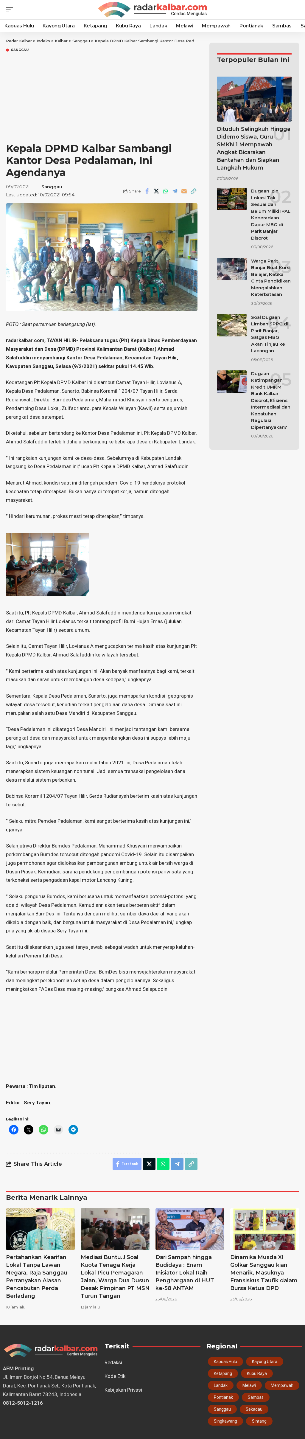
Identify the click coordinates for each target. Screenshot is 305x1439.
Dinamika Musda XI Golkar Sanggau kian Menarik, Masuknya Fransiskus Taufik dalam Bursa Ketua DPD (264, 1272)
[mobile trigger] (11, 9)
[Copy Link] (193, 191)
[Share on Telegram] (175, 191)
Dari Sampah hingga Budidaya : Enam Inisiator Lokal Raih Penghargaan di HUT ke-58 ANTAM (184, 1272)
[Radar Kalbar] (152, 10)
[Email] (184, 191)
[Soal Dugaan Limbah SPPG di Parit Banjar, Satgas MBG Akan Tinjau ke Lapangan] (232, 325)
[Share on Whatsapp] (165, 191)
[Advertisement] (101, 97)
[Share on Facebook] (147, 191)
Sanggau (20, 50)
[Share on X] (156, 191)
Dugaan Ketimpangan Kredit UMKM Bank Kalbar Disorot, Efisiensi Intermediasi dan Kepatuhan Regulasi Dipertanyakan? (270, 400)
